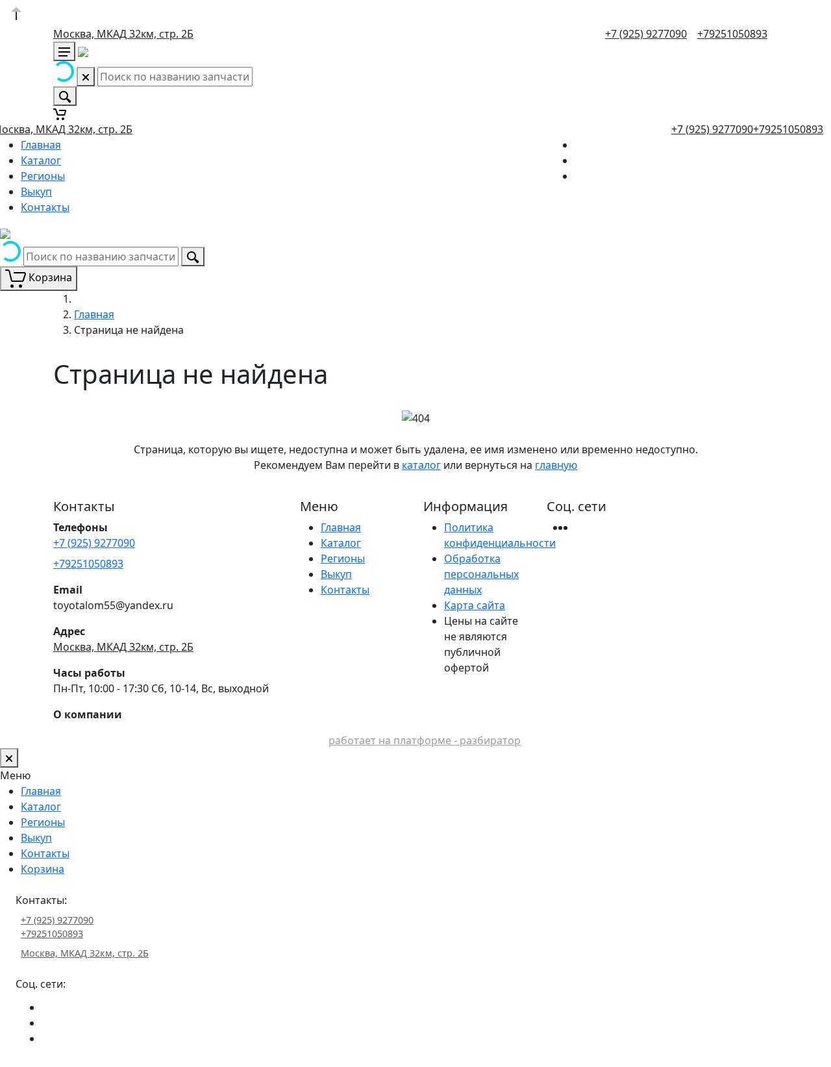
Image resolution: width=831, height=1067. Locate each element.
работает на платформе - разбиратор (425, 740)
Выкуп (36, 191)
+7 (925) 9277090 (646, 34)
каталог (421, 465)
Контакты (45, 207)
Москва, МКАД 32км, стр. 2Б (123, 34)
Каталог (41, 160)
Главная (41, 145)
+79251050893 (732, 34)
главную (556, 465)
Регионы (43, 176)
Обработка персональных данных (481, 574)
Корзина (42, 869)
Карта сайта (474, 605)
